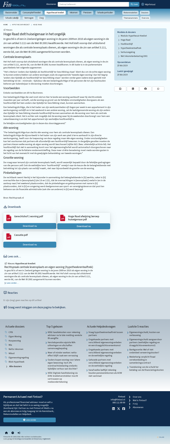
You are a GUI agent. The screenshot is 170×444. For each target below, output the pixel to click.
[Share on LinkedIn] (133, 88)
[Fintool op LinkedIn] (113, 409)
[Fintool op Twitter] (119, 409)
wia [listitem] (10, 344)
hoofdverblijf (127, 44)
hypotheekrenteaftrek (131, 48)
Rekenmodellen (130, 12)
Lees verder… (12, 282)
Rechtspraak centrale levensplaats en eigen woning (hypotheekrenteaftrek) (48, 267)
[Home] (6, 433)
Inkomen (73, 12)
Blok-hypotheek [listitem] (16, 361)
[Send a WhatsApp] (158, 88)
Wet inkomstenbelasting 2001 (134, 56)
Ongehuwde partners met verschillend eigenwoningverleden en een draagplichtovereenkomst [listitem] (104, 342)
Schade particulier (105, 12)
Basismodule (11, 12)
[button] (148, 4)
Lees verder (31, 420)
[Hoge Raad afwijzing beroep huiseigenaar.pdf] (62, 217)
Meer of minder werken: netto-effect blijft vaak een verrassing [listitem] (63, 354)
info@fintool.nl (118, 399)
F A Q (135, 403)
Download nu (30, 226)
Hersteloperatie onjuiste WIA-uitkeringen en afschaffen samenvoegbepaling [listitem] (62, 345)
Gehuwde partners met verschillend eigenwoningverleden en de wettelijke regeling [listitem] (104, 362)
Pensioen (87, 12)
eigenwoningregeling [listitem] (18, 357)
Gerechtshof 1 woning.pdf (28, 216)
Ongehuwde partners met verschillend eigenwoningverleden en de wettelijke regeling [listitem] (104, 352)
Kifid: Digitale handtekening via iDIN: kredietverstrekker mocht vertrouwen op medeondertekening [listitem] (63, 377)
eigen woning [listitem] (15, 336)
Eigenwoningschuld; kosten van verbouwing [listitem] (144, 334)
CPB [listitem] (10, 332)
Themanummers (131, 17)
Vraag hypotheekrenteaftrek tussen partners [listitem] (105, 334)
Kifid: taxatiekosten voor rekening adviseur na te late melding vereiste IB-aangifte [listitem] (65, 335)
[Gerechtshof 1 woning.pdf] (8, 217)
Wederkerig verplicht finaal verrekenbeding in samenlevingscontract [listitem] (142, 359)
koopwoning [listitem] (14, 340)
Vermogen (28, 17)
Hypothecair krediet (55, 12)
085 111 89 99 (119, 402)
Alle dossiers (15, 366)
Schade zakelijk (11, 17)
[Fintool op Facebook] (124, 409)
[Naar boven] (13, 433)
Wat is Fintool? (140, 400)
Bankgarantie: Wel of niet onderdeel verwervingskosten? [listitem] (144, 351)
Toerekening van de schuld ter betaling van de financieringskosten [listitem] (146, 368)
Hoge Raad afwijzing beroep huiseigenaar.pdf (83, 218)
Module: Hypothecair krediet (134, 35)
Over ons (145, 17)
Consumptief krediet (32, 12)
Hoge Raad (125, 39)
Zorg (41, 17)
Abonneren (51, 4)
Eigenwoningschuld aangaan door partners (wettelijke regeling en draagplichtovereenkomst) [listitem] (145, 342)
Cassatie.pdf (21, 235)
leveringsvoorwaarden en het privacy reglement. (33, 439)
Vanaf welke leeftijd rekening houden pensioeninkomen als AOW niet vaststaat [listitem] (105, 373)
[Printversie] (120, 88)
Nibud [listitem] (11, 353)
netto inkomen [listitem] (15, 349)
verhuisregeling (128, 52)
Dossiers (144, 12)
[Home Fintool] (14, 4)
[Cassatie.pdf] (8, 236)
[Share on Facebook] (146, 88)
